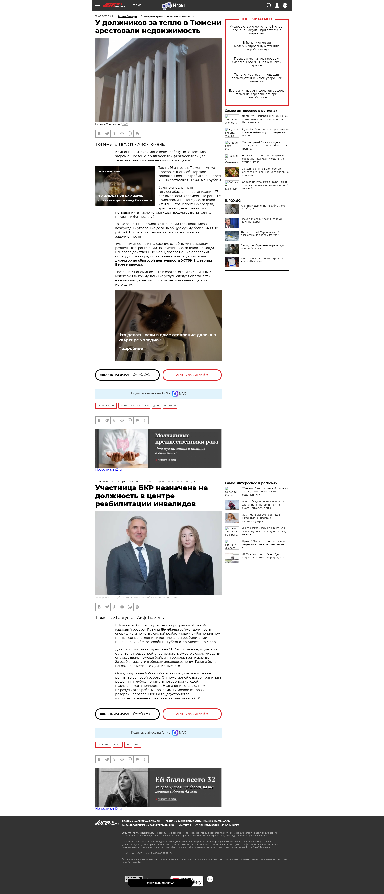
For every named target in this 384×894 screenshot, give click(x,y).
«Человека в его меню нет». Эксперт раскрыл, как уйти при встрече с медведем (257, 30)
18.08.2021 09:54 (104, 16)
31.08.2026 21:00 (104, 481)
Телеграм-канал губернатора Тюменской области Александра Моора (139, 597)
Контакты (185, 825)
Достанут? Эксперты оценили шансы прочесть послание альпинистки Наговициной (265, 119)
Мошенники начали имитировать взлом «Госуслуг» (262, 260)
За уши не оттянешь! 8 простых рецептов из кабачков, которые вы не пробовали (265, 172)
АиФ (125, 124)
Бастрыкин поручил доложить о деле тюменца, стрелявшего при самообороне (257, 94)
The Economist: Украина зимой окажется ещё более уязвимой (260, 233)
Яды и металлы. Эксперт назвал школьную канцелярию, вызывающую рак (261, 518)
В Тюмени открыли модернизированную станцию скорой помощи (256, 46)
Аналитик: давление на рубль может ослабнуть (264, 207)
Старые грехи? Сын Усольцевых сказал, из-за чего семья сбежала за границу (264, 145)
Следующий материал (160, 883)
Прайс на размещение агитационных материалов (198, 821)
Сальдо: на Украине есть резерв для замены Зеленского (263, 247)
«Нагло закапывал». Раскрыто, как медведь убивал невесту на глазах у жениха (264, 531)
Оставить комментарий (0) (192, 375)
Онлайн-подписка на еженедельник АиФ (148, 825)
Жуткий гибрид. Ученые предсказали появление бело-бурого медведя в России (265, 132)
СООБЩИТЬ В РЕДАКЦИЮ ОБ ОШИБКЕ (217, 825)
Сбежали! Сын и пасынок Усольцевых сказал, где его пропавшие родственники (265, 491)
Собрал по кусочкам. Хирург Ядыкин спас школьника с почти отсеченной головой (265, 185)
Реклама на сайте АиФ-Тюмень (141, 821)
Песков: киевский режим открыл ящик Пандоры (261, 220)
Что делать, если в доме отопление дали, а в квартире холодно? (167, 337)
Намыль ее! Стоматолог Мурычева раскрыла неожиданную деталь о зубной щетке (263, 158)
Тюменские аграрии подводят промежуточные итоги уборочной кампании (257, 78)
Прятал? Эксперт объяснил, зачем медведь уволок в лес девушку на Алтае (263, 544)
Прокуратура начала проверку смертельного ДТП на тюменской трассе (257, 62)
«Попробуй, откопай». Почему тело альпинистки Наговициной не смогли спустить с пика (264, 504)
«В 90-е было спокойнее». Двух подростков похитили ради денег (263, 556)
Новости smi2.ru (108, 469)
